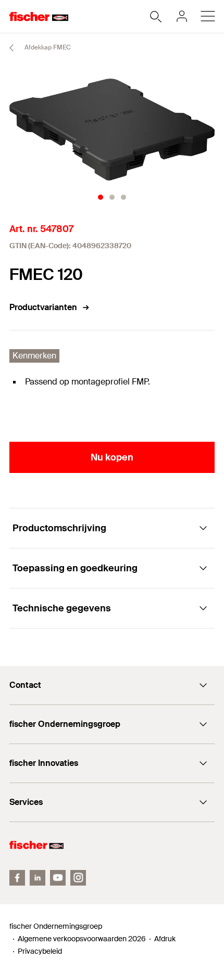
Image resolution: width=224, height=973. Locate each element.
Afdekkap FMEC (47, 47)
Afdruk (165, 938)
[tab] (100, 197)
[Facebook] (17, 878)
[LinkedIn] (37, 878)
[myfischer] (182, 16)
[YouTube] (58, 878)
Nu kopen (112, 457)
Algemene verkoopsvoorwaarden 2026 (82, 938)
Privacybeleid (40, 951)
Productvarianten (43, 307)
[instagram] (78, 878)
